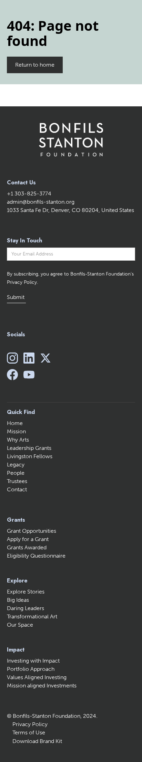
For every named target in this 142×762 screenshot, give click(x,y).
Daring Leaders (25, 608)
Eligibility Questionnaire (36, 555)
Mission (16, 431)
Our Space (20, 624)
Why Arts (18, 439)
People (15, 473)
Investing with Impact (33, 660)
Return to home (34, 64)
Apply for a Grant (28, 539)
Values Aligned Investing (37, 677)
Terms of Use (28, 732)
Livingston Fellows (29, 456)
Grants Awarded (27, 547)
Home (15, 423)
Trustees (17, 481)
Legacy (15, 464)
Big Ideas (18, 600)
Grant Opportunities (31, 531)
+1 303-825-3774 (29, 193)
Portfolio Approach (30, 669)
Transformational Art (32, 616)
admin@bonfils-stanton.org (40, 202)
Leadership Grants (29, 448)
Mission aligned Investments (42, 685)
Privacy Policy (30, 724)
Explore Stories (25, 591)
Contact (17, 489)
